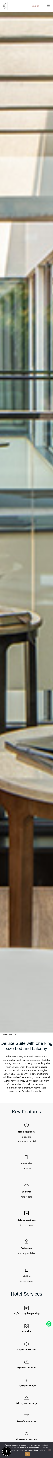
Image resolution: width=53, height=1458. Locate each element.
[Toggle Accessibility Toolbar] (6, 1451)
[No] (49, 1450)
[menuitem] (37, 6)
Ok (27, 1454)
